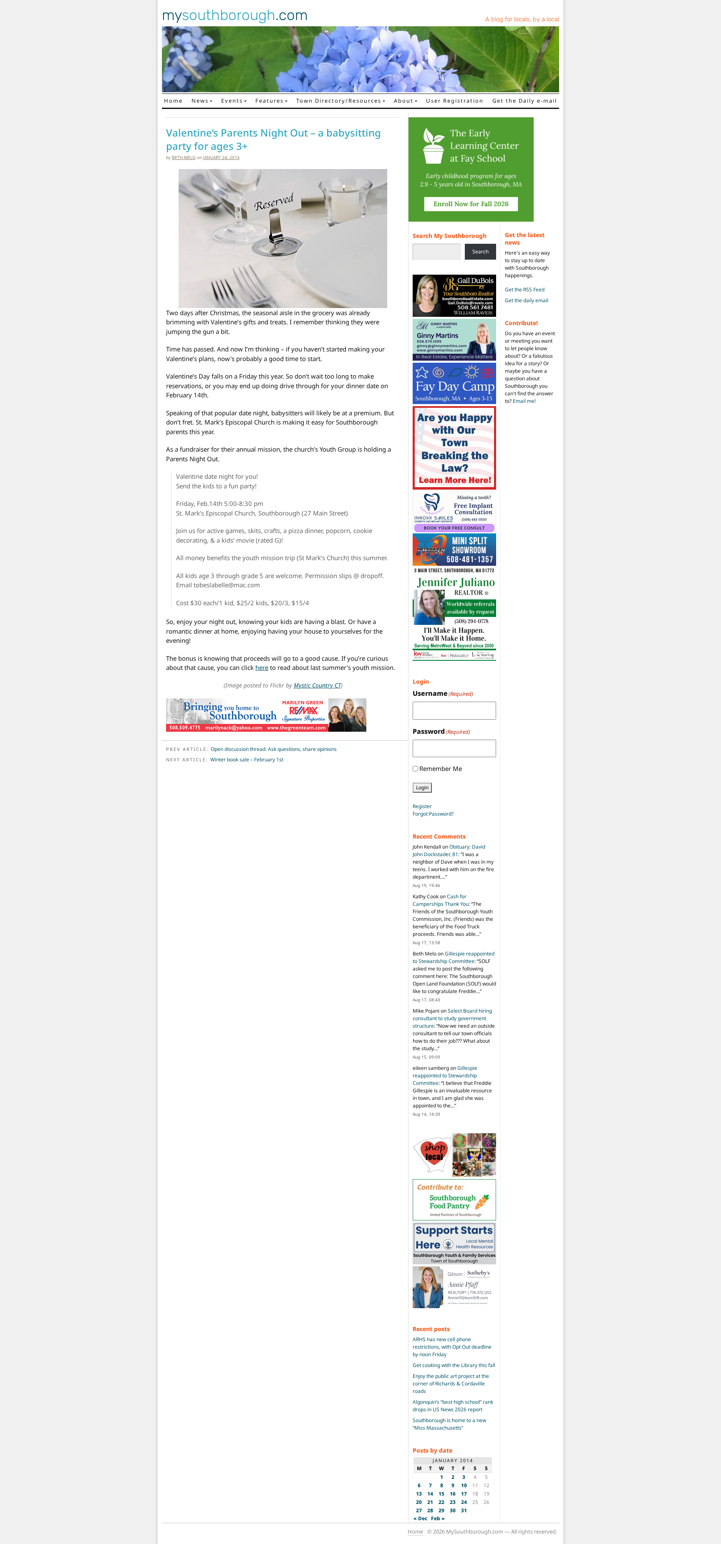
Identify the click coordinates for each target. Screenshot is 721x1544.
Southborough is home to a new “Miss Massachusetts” (449, 1424)
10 (464, 1485)
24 (464, 1502)
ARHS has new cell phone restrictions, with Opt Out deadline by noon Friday (452, 1347)
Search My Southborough (450, 236)
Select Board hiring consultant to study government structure (452, 1018)
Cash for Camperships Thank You (441, 900)
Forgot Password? (433, 813)
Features (269, 100)
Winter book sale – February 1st (246, 759)
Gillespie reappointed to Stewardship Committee (453, 957)
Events (232, 100)
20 (419, 1502)
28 (430, 1510)
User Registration (455, 100)
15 (441, 1493)
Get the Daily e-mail (524, 100)
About (403, 100)
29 (441, 1510)
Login (422, 787)
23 (453, 1502)
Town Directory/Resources (338, 100)
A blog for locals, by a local (522, 19)
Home (173, 100)
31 (464, 1510)
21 (430, 1502)
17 (464, 1493)
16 (453, 1493)
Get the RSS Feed (525, 289)
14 (430, 1493)
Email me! (524, 400)
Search (480, 251)
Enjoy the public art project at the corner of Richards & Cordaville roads (451, 1383)
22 (441, 1502)
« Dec (420, 1518)
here (261, 667)
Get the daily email (526, 300)
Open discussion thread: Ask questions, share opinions (274, 749)
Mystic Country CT (317, 685)
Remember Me (440, 768)
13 (419, 1493)
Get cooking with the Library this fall (454, 1365)
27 (419, 1510)
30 (453, 1510)
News (200, 100)
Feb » (438, 1518)
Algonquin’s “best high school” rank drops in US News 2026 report (453, 1405)
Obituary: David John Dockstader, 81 (449, 850)
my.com (235, 15)
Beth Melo (184, 157)
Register (422, 806)
